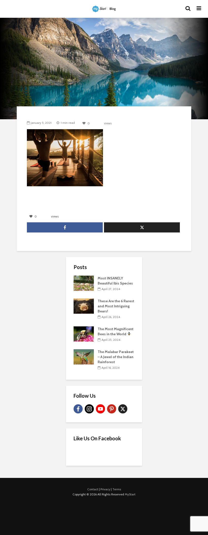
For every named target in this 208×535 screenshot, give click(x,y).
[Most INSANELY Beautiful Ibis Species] (84, 282)
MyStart (130, 494)
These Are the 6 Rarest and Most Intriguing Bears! (116, 306)
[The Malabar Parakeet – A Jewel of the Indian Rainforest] (84, 356)
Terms (116, 489)
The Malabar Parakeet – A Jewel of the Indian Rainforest (116, 356)
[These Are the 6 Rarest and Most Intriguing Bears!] (84, 305)
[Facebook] (78, 408)
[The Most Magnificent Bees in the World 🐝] (84, 333)
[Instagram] (89, 408)
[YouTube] (100, 408)
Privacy (105, 489)
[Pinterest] (111, 408)
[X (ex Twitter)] (122, 408)
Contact (92, 489)
